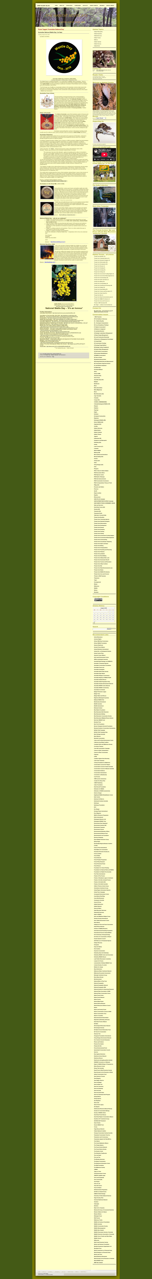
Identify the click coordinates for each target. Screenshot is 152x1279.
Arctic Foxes (97, 377)
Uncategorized (97, 582)
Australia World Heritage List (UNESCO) (103, 661)
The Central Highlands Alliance (101, 1143)
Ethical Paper (97, 841)
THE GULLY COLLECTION (100, 515)
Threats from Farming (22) (99, 269)
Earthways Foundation (99, 805)
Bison (95, 391)
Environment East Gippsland (100, 823)
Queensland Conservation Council (102, 1050)
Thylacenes (96, 578)
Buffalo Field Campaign (99, 730)
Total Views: (95, 78)
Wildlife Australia (98, 1224)
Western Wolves (97, 1213)
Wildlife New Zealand (99, 1230)
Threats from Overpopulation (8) (101, 283)
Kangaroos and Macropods (100, 440)
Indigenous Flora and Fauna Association (103, 924)
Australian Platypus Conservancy (101, 675)
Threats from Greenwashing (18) (101, 277)
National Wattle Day (57, 353)
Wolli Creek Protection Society (101, 1242)
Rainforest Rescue (98, 1058)
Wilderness (96, 586)
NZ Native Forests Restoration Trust (102, 1029)
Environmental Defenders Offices (101, 831)
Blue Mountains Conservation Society (103, 716)
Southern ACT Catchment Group (101, 1118)
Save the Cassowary (98, 1086)
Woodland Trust (97, 1248)
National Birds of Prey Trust (100, 981)
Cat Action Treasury (98, 746)
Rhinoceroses (97, 497)
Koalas (95, 444)
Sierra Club (96, 1102)
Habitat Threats (94, 5)
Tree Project (96, 1181)
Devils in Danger (98, 792)
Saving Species (97, 1098)
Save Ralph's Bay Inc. (99, 1080)
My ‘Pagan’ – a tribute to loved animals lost (103, 304)
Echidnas (96, 414)
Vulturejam (96, 1203)
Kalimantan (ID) (97, 438)
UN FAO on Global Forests (100, 1191)
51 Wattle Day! (47, 354)
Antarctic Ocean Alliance (99, 655)
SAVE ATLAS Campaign (99, 499)
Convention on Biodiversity (100, 774)
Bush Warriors (97, 736)
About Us (62, 5)
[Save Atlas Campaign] (104, 217)
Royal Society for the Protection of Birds (103, 1072)
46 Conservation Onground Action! (102, 363)
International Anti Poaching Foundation (103, 930)
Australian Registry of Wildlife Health (102, 677)
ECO (95, 807)
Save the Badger (98, 1082)
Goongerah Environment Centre (101, 894)
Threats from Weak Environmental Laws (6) (103, 297)
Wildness (102, 5)
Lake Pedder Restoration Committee (102, 958)
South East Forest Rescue (100, 1114)
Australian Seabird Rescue (100, 679)
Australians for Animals (99, 689)
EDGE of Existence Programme (101, 815)
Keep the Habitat (98, 946)
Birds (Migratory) (98, 389)
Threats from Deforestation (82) (101, 262)
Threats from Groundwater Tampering (103, 541)
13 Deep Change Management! (101, 335)
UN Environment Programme (100, 1189)
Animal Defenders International (101, 649)
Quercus (96, 1052)
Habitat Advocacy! (98, 35)
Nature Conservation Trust (100, 1013)
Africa (95, 371)
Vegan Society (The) (98, 1197)
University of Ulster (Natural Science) (102, 1195)
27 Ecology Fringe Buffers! (100, 345)
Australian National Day (47, 353)
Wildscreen (96, 1240)
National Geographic (99, 983)
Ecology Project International (100, 811)
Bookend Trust (97, 722)
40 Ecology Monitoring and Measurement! (103, 361)
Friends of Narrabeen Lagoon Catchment (103, 877)
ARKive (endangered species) (101, 659)
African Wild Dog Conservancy (101, 641)
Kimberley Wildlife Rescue (100, 956)
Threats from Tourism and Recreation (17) (103, 291)
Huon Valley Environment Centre (101, 920)
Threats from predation (99, 553)
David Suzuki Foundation (100, 786)
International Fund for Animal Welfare (102, 932)
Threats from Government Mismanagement (104, 537)
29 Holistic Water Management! (101, 349)
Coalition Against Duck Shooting (101, 758)
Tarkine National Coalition (100, 1131)
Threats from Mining (98, 545)
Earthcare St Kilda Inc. (99, 799)
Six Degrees (96, 1106)
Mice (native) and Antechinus (101, 454)
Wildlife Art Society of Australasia (102, 1222)
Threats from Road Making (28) (100, 289)
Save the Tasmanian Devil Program (102, 1094)
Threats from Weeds (98, 569)
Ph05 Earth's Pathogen (99, 476)
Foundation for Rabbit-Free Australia (102, 871)
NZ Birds (96, 1023)
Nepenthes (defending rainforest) (102, 1019)
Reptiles (96, 495)
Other (95, 462)
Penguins (96, 468)
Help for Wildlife (97, 914)
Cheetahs (96, 397)
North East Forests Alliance (100, 1021)
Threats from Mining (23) (99, 281)
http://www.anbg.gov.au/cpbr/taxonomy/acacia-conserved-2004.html (56, 335)
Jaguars (96, 436)
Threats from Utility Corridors (101, 563)
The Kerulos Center (98, 1151)
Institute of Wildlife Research (100, 928)
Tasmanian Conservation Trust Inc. (102, 1135)
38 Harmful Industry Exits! (100, 359)
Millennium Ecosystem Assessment (102, 973)
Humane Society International (101, 918)
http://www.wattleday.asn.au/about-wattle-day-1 (65, 319)
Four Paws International (99, 873)
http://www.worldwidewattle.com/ (53, 340)
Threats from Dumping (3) (99, 268)
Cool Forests (97, 776)
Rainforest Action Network (100, 1056)
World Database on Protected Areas (102, 1252)
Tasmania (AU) (97, 511)
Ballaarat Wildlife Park (99, 699)
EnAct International (98, 817)
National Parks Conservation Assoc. (102, 993)
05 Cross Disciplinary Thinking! (101, 325)
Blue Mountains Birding (99, 714)
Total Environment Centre (100, 1173)
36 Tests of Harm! (98, 357)
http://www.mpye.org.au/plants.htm (64, 306)
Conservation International (100, 772)
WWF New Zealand (98, 1262)
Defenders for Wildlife (99, 788)
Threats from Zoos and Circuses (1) (102, 300)
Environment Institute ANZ (100, 825)
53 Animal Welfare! (98, 369)
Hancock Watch (97, 908)
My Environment (98, 979)
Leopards (96, 448)
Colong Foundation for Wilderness (102, 762)
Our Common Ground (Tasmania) (102, 1039)
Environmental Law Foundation (101, 835)
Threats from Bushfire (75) (99, 256)
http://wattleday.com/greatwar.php (67, 215)
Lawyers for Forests (98, 960)
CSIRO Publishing (98, 782)
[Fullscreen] (114, 159)
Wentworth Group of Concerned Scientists (104, 1209)
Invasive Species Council (100, 938)
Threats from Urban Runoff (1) (100, 293)
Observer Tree (97, 1033)
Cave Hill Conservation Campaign (102, 748)
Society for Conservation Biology (101, 1110)
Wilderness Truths (98, 1220)
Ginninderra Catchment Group (101, 888)
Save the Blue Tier (98, 1084)
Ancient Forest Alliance (99, 647)
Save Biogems (97, 1078)
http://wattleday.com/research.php (59, 324)
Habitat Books (97, 45)
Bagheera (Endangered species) (101, 697)
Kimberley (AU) (97, 442)
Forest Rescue (97, 865)
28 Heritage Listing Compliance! (101, 347)
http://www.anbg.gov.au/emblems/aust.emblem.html (53, 181)
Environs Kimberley (98, 837)
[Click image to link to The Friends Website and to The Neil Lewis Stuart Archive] (104, 173)
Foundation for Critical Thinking (101, 867)
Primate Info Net (98, 1045)
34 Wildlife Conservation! (100, 355)
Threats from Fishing (99, 533)
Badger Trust (97, 693)
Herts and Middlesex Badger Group (102, 916)
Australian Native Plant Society (101, 671)
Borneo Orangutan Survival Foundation (103, 726)
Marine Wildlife (97, 450)
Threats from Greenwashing (100, 539)
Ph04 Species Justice (99, 474)
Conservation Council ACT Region (102, 764)
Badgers (96, 381)
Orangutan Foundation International (102, 1035)
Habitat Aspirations (98, 33)
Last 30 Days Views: (97, 76)
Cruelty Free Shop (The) (99, 780)
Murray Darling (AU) (98, 456)
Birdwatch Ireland (98, 707)
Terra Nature (97, 1141)
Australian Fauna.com (99, 667)
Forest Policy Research (99, 861)
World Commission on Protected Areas (103, 1250)
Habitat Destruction (98, 904)
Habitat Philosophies (98, 31)
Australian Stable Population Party (102, 681)
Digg (53, 356)
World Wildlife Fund (98, 1260)
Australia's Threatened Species (101, 663)
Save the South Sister (99, 1092)
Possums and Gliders (99, 486)
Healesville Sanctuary (99, 912)
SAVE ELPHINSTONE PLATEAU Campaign (103, 501)
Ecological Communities (99, 416)
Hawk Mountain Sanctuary (100, 910)
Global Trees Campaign (99, 892)
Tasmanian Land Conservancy (101, 1137)
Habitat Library (110, 5)
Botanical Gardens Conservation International (104, 728)
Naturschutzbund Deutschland (101, 1017)
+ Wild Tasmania (98, 316)
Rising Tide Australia (99, 1068)
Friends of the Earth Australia (101, 884)
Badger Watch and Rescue (100, 695)
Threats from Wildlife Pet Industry (102, 571)
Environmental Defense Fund (101, 833)
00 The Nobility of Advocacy (100, 318)
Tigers (95, 580)
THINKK (96, 1169)
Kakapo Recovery (98, 942)
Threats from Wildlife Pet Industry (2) (102, 298)
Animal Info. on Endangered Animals (102, 651)
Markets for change (98, 967)
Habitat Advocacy (98, 428)
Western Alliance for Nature (100, 1211)
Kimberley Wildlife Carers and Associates (103, 954)
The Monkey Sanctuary (99, 1159)
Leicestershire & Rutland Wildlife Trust (103, 962)
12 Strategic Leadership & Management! (103, 333)
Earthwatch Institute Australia (101, 801)
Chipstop (96, 754)
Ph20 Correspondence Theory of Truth (103, 482)
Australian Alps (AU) (99, 379)
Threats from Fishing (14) (99, 271)
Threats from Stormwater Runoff (101, 559)
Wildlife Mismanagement (99, 1228)
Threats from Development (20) (100, 264)
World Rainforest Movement (100, 1256)
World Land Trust (98, 1254)
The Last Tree (97, 1157)
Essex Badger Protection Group (101, 839)
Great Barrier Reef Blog (99, 896)
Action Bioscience (98, 637)
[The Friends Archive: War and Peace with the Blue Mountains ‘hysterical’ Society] (104, 243)
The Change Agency (98, 1145)
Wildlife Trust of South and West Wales (103, 1236)
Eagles (95, 412)
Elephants (96, 418)
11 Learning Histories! (99, 331)
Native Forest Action (99, 995)
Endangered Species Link (100, 819)
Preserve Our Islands (99, 1043)
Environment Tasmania (99, 827)
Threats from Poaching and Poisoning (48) (103, 285)
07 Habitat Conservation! (100, 327)
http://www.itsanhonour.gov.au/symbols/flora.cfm (63, 313)
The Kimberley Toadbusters (100, 1153)
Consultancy (69, 5)
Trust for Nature (97, 1187)
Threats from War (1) (98, 295)
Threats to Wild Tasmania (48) (100, 302)
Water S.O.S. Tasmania (99, 1207)
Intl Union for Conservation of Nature (102, 936)
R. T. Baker (51, 148)
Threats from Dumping (99, 529)
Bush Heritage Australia (99, 734)
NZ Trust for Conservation (100, 1031)
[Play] (95, 159)
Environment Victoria (99, 829)
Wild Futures (97, 1218)
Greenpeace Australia (99, 900)
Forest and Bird (97, 853)
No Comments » (62, 354)
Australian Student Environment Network (103, 683)
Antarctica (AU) (97, 375)
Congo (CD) (97, 399)
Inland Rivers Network (99, 926)
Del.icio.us (49, 356)
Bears (95, 385)
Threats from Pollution (99, 551)
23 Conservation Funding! (100, 343)
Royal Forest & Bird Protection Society (103, 1070)
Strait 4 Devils (97, 1122)
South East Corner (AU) (99, 507)
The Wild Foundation (99, 1165)
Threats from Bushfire (99, 517)
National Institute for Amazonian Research (104, 989)
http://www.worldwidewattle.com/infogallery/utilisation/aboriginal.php (56, 342)
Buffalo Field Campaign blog (100, 732)
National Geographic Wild (100, 987)
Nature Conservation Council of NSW (102, 1011)
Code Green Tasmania (99, 760)
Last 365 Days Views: (97, 77)
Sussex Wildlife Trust (99, 1124)
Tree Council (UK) (98, 1179)
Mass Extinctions (98, 969)
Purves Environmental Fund (100, 1048)
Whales (95, 584)
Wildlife (95, 588)
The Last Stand (97, 1155)
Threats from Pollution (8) (99, 287)
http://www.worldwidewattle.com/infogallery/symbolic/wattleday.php (62, 316)
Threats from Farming (99, 531)
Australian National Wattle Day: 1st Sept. (50, 32)
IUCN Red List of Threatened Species (102, 940)
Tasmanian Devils (98, 513)
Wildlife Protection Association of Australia (104, 1234)
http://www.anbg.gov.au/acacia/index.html (59, 331)
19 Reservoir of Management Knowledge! (103, 339)
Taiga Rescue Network (99, 1128)
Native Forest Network (99, 997)
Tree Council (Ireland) (99, 1177)
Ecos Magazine (97, 813)
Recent (94, 118)
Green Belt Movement (99, 898)
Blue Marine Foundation (99, 709)
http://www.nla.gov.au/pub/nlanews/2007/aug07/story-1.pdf (54, 326)
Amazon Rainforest (98, 645)
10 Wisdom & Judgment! (99, 329)
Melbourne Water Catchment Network (102, 971)
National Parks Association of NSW (102, 991)
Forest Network (97, 857)
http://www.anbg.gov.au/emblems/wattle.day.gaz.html (59, 318)
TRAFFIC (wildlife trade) (99, 1175)
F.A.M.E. (96, 845)
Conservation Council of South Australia (103, 766)
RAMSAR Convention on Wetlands (102, 1062)
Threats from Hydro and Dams (101, 543)
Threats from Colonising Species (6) (101, 258)
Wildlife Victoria (97, 1238)
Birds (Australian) (98, 387)
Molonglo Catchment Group (100, 975)
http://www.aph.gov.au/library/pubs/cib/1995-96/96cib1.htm (66, 321)
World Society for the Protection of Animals (104, 1258)
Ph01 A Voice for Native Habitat (101, 470)
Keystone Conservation (99, 950)
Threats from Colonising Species (101, 519)
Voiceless (96, 1201)
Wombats (96, 592)
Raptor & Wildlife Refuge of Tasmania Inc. (103, 1064)
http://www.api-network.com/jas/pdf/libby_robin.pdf (75, 323)
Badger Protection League (100, 691)
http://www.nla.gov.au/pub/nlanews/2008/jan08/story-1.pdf (63, 328)
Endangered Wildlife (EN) (100, 420)
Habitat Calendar (54, 354)
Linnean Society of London (100, 965)
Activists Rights (97, 639)
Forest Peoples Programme (100, 859)
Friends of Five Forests (99, 875)
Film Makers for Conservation (101, 849)
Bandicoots (96, 383)
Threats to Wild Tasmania (100, 576)
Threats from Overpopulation (101, 547)
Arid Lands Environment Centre (101, 657)
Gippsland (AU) (97, 424)
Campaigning (78, 5)
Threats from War (98, 565)
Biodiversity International (100, 701)
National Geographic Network (101, 985)
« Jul (94, 622)
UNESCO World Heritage (99, 1193)
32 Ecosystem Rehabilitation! (101, 353)
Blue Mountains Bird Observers (101, 712)
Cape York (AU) (97, 395)
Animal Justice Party (99, 653)
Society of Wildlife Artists (100, 1112)
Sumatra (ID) (97, 509)
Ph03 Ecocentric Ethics (99, 472)
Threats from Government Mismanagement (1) (104, 275)
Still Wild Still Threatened (100, 1120)
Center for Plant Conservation (101, 752)
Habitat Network (98, 906)
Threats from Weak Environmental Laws (103, 567)
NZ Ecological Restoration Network (102, 1025)
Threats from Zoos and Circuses (101, 574)
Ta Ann (95, 1126)
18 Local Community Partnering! (101, 337)
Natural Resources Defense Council (102, 1005)
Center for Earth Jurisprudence (101, 750)
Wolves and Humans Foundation (101, 1244)
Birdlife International (99, 705)
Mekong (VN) (97, 452)
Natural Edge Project (99, 1001)
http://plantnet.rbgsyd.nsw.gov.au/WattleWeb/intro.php (68, 332)
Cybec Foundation (98, 784)
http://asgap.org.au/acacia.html (52, 337)
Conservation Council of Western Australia (104, 768)
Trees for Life (97, 1183)
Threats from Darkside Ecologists (102, 521)
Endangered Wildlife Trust (100, 821)
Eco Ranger (96, 809)
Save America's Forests (99, 1076)
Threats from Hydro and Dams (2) (101, 279)
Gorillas (96, 426)
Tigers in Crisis (97, 1171)
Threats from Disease (99, 527)
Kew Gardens (97, 948)
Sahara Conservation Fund (100, 1074)
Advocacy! (85, 5)
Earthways (96, 803)
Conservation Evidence (99, 770)
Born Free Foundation (99, 724)
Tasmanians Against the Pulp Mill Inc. (102, 1139)
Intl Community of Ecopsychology (102, 934)
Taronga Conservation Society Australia (103, 1133)
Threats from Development (100, 525)
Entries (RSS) (41, 1274)
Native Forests (97, 999)
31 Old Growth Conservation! (101, 351)
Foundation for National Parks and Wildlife (104, 869)
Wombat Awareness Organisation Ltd (102, 1246)
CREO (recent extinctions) (100, 778)
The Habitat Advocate (67, 16)
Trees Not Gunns (98, 1185)
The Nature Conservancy (99, 1161)
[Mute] (111, 159)
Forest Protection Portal (99, 863)
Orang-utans (97, 460)
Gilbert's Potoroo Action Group (101, 886)
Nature (95, 1007)
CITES (95, 756)
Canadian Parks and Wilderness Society (103, 744)
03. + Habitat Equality (99, 320)
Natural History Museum (99, 1003)
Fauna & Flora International (100, 847)
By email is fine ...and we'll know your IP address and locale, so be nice (103, 311)
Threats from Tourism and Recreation (102, 561)
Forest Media (97, 855)
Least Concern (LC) (98, 446)
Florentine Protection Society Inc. (102, 851)
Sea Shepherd (97, 1100)
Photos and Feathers (99, 1041)
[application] (104, 154)
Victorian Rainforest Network (100, 1199)
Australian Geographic (99, 669)
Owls (95, 466)
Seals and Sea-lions (98, 505)
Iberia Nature (97, 922)
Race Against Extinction (99, 1054)
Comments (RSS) (49, 1274)
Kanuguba (96, 944)
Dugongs (96, 410)
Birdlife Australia (98, 703)
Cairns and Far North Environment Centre (103, 740)
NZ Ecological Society (99, 1027)
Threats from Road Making (100, 555)
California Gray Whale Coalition (101, 742)
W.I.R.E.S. (96, 1205)
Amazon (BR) (97, 373)
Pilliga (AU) (96, 484)
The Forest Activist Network (100, 1147)
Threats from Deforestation (100, 523)
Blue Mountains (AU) (99, 393)
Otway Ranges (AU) (98, 464)
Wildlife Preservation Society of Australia (103, 1232)
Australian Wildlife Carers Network (102, 685)
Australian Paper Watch (99, 673)
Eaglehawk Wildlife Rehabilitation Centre (103, 794)
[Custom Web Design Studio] (43, 1273)
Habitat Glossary (97, 43)
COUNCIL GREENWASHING (100, 401)
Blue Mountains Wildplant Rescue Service (103, 718)
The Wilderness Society (99, 1167)
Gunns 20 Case (97, 902)
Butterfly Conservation (99, 738)
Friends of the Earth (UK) (100, 882)
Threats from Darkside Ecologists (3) (102, 260)
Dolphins (96, 408)
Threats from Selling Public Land (101, 557)
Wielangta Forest (98, 1216)
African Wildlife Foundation (100, 643)
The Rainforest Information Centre (102, 1163)
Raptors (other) (97, 493)
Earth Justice (97, 797)
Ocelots (96, 458)
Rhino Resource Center (99, 1066)
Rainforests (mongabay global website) (103, 1060)
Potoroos (96, 488)
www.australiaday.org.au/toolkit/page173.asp (51, 330)
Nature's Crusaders (98, 1015)
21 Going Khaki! (98, 341)
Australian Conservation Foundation (102, 665)
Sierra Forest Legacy (99, 1104)
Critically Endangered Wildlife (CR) (102, 403)
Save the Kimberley (98, 1088)
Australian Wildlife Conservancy (101, 687)
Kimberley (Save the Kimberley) (101, 952)
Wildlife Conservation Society (101, 1226)
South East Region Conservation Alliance (103, 1116)
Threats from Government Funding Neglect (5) (104, 273)
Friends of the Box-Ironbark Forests (102, 880)
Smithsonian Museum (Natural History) (103, 1108)
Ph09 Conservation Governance (101, 480)
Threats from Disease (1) (99, 266)
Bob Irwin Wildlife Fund (99, 720)
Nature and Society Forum (100, 1009)
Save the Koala (97, 1090)
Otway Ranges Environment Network (102, 1037)
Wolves (95, 590)
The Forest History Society (100, 1149)
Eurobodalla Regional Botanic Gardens (103, 843)
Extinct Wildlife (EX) (98, 422)
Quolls (95, 491)
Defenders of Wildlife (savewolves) (102, 790)
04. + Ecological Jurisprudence (101, 323)
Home (56, 5)
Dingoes (96, 406)
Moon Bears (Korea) (98, 977)
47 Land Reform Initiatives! (100, 365)
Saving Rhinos (97, 1096)
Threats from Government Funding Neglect (104, 535)
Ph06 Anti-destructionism (100, 478)
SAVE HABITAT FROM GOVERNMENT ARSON (104, 503)
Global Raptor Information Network (102, 890)
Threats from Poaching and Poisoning (103, 549)
